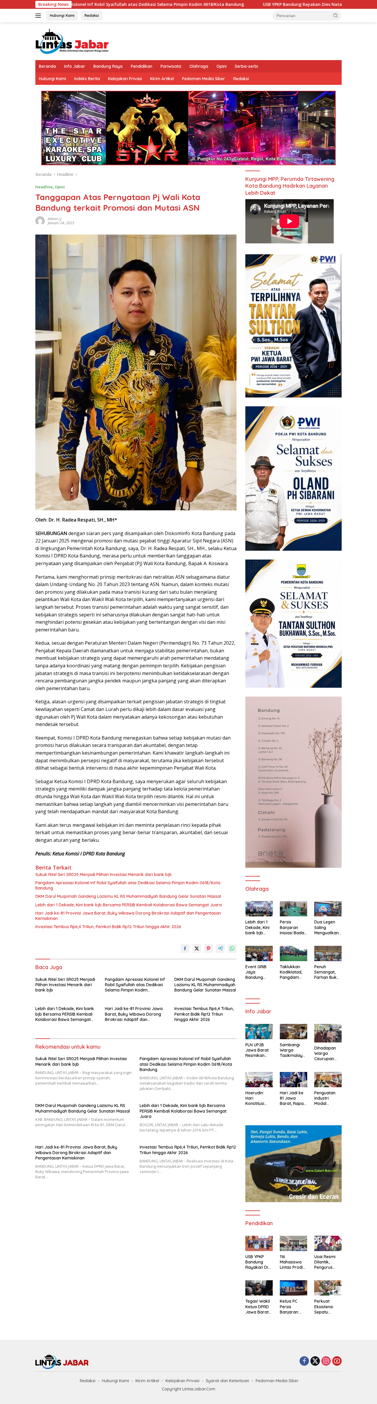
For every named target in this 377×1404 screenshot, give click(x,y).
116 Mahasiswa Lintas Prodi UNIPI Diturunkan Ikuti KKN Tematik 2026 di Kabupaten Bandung (293, 1262)
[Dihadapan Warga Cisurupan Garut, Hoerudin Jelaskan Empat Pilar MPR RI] (328, 1033)
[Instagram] (326, 1361)
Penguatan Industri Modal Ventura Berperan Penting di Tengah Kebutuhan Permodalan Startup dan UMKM (326, 1098)
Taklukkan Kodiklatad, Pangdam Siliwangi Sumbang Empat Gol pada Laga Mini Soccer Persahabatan (292, 972)
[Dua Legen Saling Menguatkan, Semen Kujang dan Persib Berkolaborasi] (328, 908)
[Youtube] (337, 1361)
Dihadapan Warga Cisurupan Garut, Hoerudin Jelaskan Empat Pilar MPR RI (325, 1053)
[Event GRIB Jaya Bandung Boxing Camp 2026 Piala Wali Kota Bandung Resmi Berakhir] (259, 953)
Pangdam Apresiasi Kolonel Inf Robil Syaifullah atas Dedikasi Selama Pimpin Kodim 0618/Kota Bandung (127, 885)
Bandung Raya (108, 66)
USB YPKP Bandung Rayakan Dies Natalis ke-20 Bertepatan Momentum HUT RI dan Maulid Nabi (258, 1262)
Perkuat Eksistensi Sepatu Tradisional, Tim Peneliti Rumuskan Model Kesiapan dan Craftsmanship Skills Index (327, 1307)
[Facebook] (304, 1361)
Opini (221, 66)
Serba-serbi (246, 66)
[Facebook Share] (185, 948)
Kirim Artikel (162, 78)
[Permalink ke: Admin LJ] (40, 220)
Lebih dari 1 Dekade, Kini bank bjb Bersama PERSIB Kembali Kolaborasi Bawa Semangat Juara (128, 905)
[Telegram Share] (220, 948)
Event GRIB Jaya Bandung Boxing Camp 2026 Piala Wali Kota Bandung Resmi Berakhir (258, 972)
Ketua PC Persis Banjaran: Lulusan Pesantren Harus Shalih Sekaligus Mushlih (292, 1307)
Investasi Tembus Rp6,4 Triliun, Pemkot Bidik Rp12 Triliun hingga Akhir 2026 (108, 926)
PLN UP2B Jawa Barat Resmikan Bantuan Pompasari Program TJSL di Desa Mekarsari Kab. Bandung (257, 1050)
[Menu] (39, 16)
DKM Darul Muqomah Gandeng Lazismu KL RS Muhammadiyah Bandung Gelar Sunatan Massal (128, 896)
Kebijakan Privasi (125, 78)
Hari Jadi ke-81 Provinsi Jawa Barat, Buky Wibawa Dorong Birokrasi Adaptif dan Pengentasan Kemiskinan (128, 915)
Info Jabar (74, 66)
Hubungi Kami (62, 15)
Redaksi (92, 15)
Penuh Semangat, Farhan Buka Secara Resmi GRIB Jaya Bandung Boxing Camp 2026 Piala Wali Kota (327, 972)
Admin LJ (54, 218)
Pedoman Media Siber (203, 78)
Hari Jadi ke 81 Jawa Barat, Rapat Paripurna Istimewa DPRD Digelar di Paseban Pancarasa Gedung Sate (293, 1098)
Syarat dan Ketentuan (227, 1380)
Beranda (47, 66)
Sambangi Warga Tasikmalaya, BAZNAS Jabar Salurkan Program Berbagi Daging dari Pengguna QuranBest (293, 1050)
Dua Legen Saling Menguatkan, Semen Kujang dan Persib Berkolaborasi (327, 927)
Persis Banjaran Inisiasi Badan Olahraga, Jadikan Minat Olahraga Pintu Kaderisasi (293, 927)
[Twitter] (315, 1361)
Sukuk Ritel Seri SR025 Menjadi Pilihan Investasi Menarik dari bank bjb (103, 874)
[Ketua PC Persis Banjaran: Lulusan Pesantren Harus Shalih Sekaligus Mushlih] (293, 1288)
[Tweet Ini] (196, 948)
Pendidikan (141, 66)
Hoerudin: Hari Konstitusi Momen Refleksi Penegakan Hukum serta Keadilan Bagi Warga (258, 1098)
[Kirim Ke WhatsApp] (232, 948)
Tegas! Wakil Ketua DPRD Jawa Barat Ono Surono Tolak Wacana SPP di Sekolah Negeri (257, 1307)
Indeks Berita (87, 78)
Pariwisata (171, 66)
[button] (336, 15)
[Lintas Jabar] (72, 41)
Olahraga (198, 66)
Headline (44, 186)
